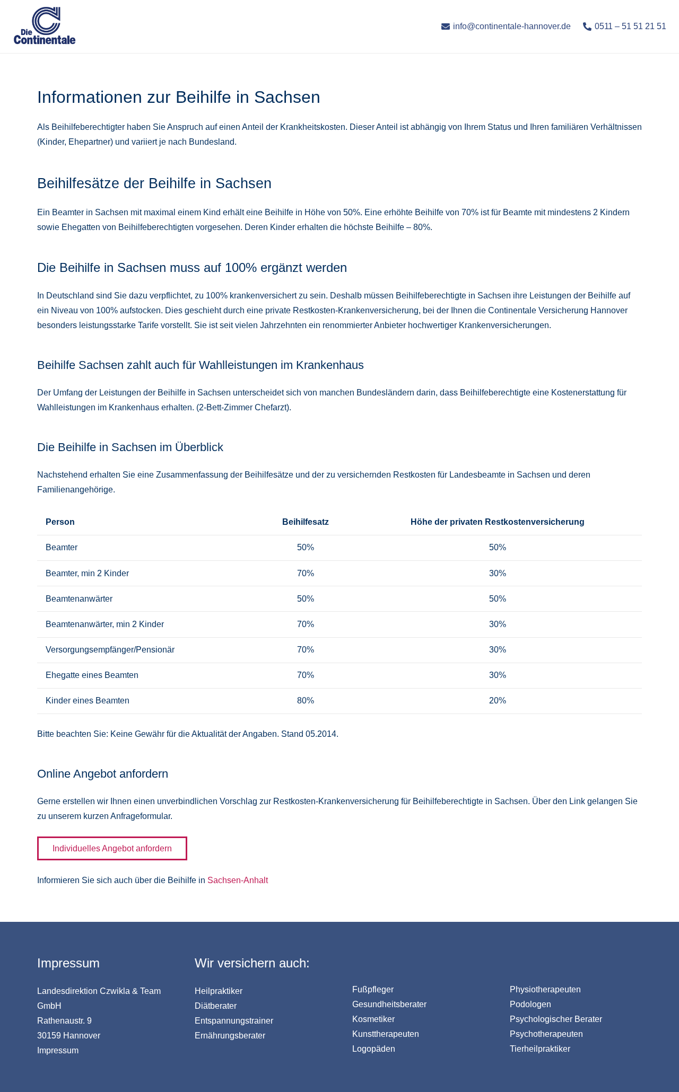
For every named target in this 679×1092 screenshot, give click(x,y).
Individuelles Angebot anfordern (112, 848)
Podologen (530, 1004)
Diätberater (216, 1005)
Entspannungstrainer (234, 1020)
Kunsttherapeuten (385, 1033)
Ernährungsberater (230, 1035)
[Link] (44, 26)
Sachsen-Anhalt (237, 880)
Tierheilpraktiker (540, 1048)
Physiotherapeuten (545, 989)
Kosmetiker (373, 1019)
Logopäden (373, 1048)
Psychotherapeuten (546, 1033)
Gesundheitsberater (389, 1004)
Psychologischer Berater (556, 1019)
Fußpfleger (373, 989)
